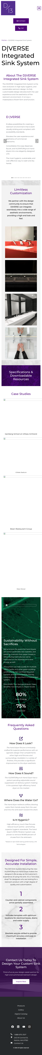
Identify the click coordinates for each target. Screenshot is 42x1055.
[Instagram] (29, 1026)
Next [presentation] (36, 141)
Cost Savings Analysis (22, 684)
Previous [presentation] (5, 141)
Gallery (21, 1010)
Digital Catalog (21, 1014)
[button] (39, 8)
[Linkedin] (18, 1026)
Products (21, 1006)
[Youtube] (23, 1026)
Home (4, 40)
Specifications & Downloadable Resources (21, 375)
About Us (21, 1018)
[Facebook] (12, 1026)
